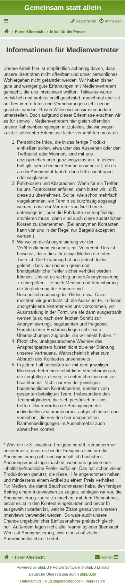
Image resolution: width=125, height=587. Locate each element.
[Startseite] (6, 31)
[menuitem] (110, 21)
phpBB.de (88, 574)
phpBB (43, 567)
